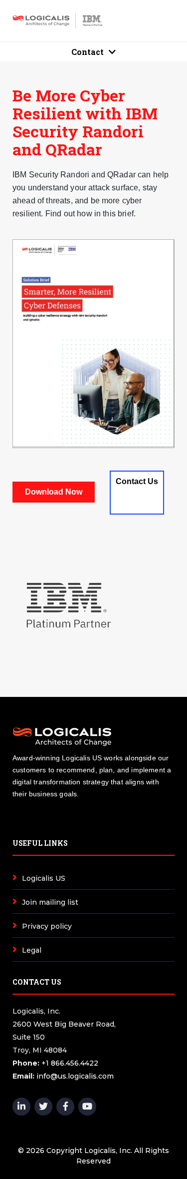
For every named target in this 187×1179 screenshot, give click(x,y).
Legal (31, 950)
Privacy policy (47, 926)
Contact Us (137, 481)
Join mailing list (50, 902)
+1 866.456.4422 (69, 1063)
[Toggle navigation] (155, 20)
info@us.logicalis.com (75, 1076)
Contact (87, 51)
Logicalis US (43, 878)
